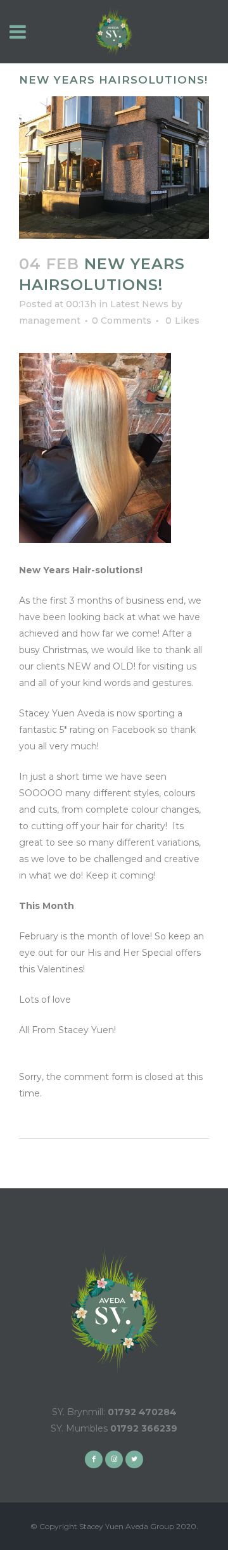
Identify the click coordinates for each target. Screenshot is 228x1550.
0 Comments (121, 320)
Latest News (139, 304)
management (49, 320)
